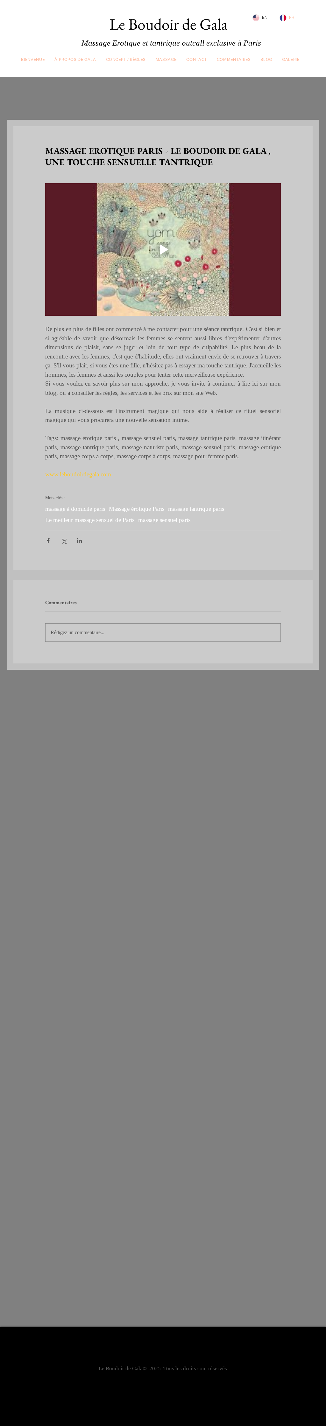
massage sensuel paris (164, 520)
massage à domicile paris (75, 508)
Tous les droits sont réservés (195, 1368)
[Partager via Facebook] (48, 541)
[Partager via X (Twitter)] (64, 541)
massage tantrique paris (196, 508)
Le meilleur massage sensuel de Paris (89, 520)
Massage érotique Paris (136, 508)
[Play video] (163, 249)
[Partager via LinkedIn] (79, 541)
